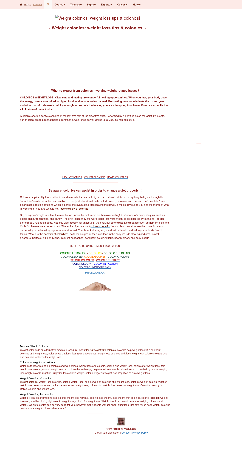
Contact (126, 432)
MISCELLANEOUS (95, 272)
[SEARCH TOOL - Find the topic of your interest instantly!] (48, 4)
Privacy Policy (140, 432)
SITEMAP (37, 4)
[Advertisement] (95, 59)
